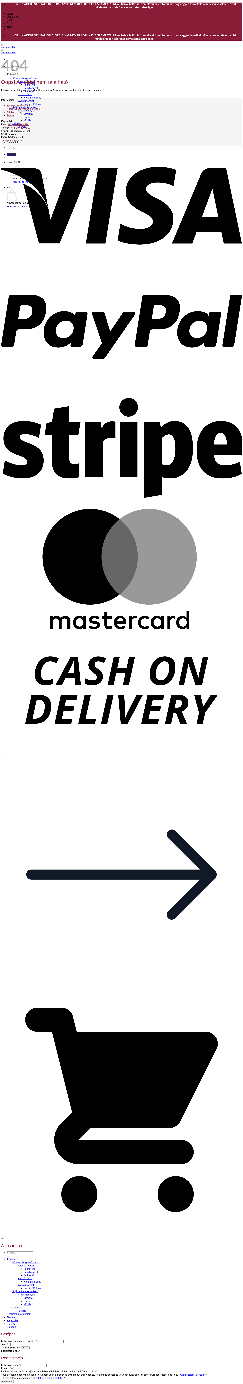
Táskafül (22, 1311)
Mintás (27, 120)
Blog (9, 19)
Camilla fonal (31, 88)
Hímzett (28, 117)
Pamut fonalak (26, 1265)
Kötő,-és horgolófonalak (25, 78)
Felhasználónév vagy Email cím (19, 1341)
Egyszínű (28, 114)
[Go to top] (2, 753)
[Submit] (2, 97)
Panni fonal (30, 1269)
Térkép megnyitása (11, 140)
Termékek (12, 1259)
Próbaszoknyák (26, 110)
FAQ (9, 26)
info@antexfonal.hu (18, 124)
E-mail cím (7, 1368)
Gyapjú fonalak (26, 101)
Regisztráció (7, 1381)
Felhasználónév (10, 1365)
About (10, 13)
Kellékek (17, 1307)
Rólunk (10, 115)
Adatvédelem (14, 112)
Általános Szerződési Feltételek (24, 109)
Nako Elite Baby (32, 97)
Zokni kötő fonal (32, 104)
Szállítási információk (18, 105)
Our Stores (13, 16)
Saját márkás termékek (25, 1291)
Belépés (25, 1348)
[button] (121, 994)
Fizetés (11, 1317)
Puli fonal (29, 1275)
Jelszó (5, 1344)
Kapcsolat (12, 1320)
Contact (11, 23)
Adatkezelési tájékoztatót (49, 1378)
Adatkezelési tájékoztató (193, 1374)
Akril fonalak (25, 1278)
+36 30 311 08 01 (21, 127)
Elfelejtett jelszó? (10, 1351)
